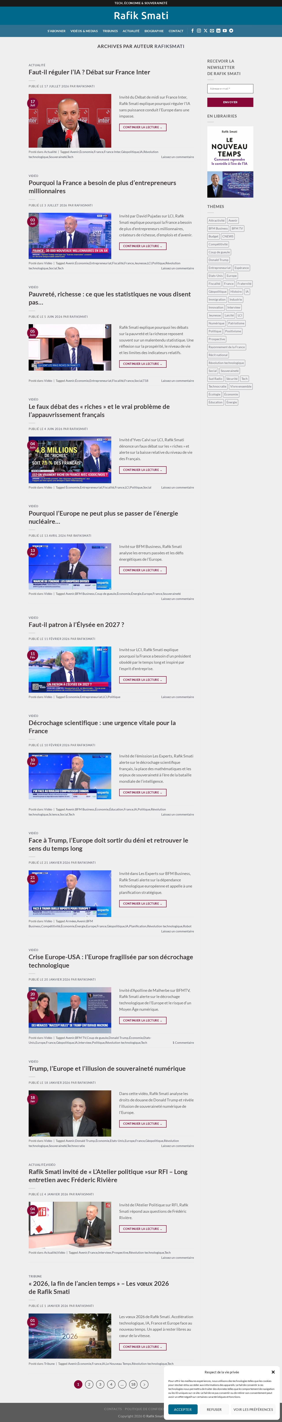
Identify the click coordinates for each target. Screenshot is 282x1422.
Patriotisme (236, 323)
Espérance (242, 268)
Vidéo (33, 176)
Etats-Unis (117, 1141)
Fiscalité (118, 263)
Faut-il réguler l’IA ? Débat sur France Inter (89, 72)
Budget (213, 236)
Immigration (217, 299)
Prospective (120, 1252)
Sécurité (231, 378)
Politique (158, 263)
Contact (176, 31)
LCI (149, 263)
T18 (145, 380)
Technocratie (76, 1146)
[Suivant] (144, 1384)
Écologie (214, 394)
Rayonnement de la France (227, 347)
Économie (86, 152)
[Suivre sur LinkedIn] (218, 31)
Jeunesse (140, 263)
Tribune (35, 1276)
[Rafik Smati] (141, 15)
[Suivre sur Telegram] (231, 31)
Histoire (236, 291)
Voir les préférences (253, 1409)
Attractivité (216, 220)
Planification (138, 926)
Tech (70, 157)
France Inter (112, 152)
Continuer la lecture (143, 127)
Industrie (236, 299)
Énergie (136, 593)
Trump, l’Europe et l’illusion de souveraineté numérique (107, 1068)
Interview (84, 1042)
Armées (71, 921)
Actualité (131, 31)
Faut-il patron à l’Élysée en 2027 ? (76, 624)
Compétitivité (50, 926)
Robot (187, 926)
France (98, 152)
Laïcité (229, 315)
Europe (147, 593)
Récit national (218, 355)
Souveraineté (58, 157)
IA (141, 152)
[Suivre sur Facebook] (193, 31)
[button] (273, 1372)
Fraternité (244, 283)
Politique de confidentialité (151, 1409)
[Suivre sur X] (206, 31)
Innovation (216, 307)
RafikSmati (169, 46)
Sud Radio (215, 378)
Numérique (216, 323)
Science (54, 814)
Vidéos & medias (84, 31)
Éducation (116, 809)
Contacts (113, 1409)
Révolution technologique (164, 926)
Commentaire (183, 1042)
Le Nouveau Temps (118, 1363)
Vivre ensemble (240, 386)
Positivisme (233, 331)
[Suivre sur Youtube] (225, 31)
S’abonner (57, 31)
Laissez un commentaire (177, 157)
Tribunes (110, 31)
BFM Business (84, 593)
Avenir (74, 152)
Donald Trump (118, 1038)
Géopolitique (130, 152)
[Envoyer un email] (212, 31)
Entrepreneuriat (100, 263)
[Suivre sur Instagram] (199, 31)
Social (53, 268)
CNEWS (227, 236)
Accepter (183, 1409)
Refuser (214, 1409)
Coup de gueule (105, 593)
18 (133, 1384)
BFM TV (80, 1038)
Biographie (154, 31)
